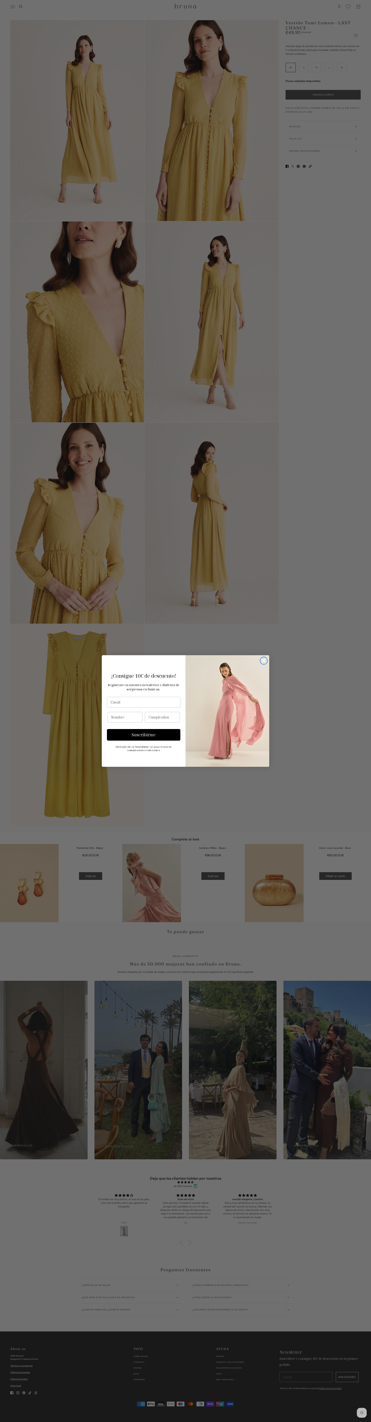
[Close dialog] (264, 660)
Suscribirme (144, 735)
